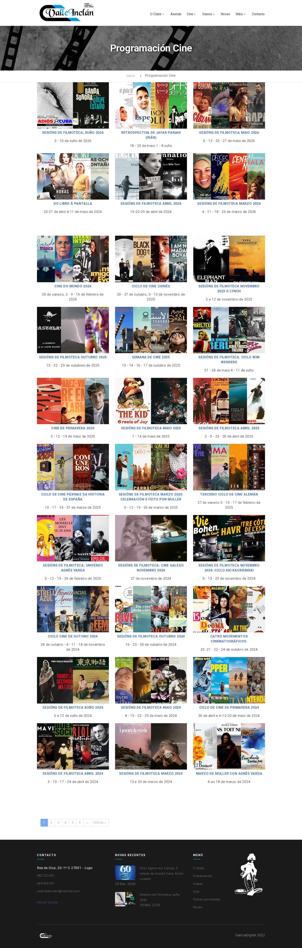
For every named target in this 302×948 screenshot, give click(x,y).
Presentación (202, 876)
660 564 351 (46, 883)
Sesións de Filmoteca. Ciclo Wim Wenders (229, 359)
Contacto (258, 14)
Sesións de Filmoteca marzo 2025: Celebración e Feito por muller (151, 496)
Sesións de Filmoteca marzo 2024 (151, 774)
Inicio (130, 76)
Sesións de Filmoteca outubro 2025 (73, 357)
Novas (225, 14)
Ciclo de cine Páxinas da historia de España (73, 496)
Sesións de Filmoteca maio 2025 (151, 428)
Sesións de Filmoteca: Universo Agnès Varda (73, 567)
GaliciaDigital (245, 935)
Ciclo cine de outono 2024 (73, 636)
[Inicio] (67, 13)
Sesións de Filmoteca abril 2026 (151, 204)
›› (87, 823)
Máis (239, 14)
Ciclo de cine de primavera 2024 (229, 707)
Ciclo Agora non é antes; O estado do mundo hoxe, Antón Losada (161, 874)
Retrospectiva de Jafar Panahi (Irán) (151, 135)
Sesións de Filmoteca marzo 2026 (229, 204)
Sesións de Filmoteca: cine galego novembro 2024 (151, 567)
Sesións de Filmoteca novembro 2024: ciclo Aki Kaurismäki (229, 567)
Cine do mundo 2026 (72, 286)
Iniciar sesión (47, 902)
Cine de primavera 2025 (73, 428)
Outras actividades (206, 899)
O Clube (155, 14)
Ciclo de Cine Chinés (151, 286)
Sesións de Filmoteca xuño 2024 (73, 707)
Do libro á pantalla (73, 204)
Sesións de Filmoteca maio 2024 (151, 707)
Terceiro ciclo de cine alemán (229, 494)
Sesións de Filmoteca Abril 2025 (229, 428)
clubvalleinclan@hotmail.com (58, 891)
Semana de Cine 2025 (151, 357)
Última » (99, 823)
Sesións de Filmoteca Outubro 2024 (151, 636)
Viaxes (207, 14)
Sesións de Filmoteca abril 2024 (73, 774)
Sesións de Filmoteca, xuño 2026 (73, 133)
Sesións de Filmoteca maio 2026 (229, 133)
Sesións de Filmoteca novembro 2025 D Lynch (229, 288)
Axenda (176, 14)
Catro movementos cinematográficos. (229, 638)
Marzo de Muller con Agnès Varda (229, 774)
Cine (190, 14)
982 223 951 (46, 875)
